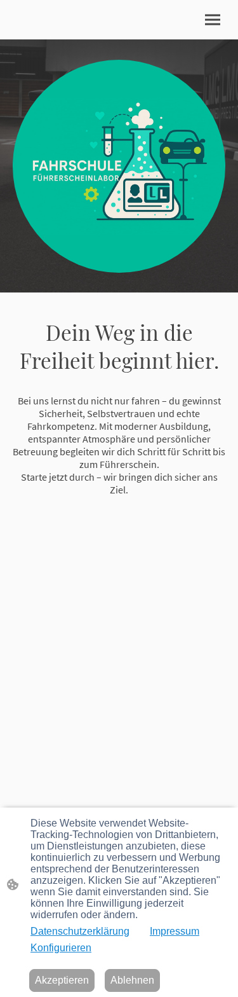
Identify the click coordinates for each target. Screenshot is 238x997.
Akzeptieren (62, 980)
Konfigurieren (60, 947)
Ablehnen (132, 980)
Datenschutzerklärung (79, 931)
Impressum (174, 931)
